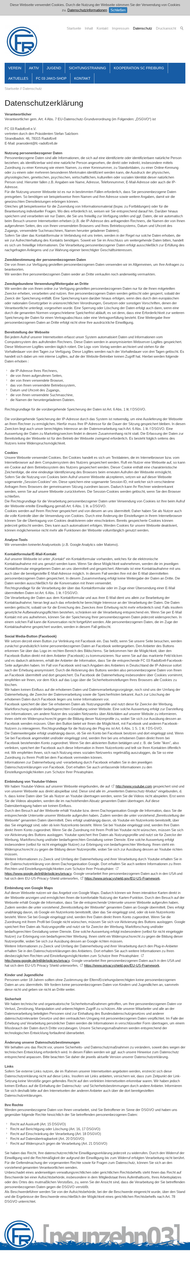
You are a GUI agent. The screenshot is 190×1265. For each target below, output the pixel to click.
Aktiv (34, 68)
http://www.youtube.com (134, 786)
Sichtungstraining (87, 68)
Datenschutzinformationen (87, 10)
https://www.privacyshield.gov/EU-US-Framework (122, 878)
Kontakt (102, 28)
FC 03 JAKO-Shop (51, 78)
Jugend (54, 68)
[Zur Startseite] (22, 41)
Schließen (118, 10)
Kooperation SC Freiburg (139, 68)
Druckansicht (166, 28)
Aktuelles (18, 78)
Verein (14, 68)
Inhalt (89, 28)
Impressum (120, 28)
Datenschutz (142, 28)
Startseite (74, 28)
